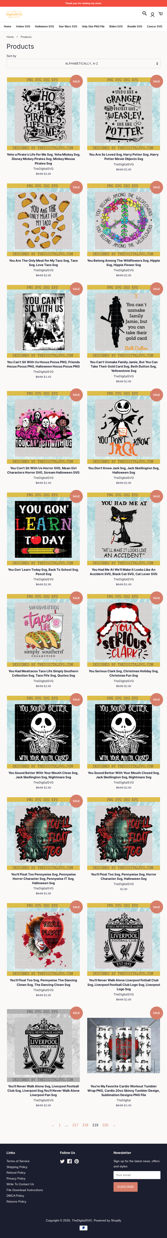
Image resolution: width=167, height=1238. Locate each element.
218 (85, 1125)
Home (7, 26)
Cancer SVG (154, 26)
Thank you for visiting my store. (83, 3)
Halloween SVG (44, 26)
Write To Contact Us (20, 1184)
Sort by (11, 56)
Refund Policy (16, 1172)
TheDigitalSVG (82, 1220)
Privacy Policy (16, 1178)
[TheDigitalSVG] (25, 14)
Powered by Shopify (107, 1220)
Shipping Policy (17, 1167)
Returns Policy (16, 1201)
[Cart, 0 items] (160, 14)
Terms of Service (18, 1161)
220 (105, 1125)
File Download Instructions (25, 1190)
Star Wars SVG (68, 26)
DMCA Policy (15, 1195)
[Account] (152, 13)
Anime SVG (23, 26)
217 (75, 1125)
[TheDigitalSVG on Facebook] (69, 1162)
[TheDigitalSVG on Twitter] (62, 1162)
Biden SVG (116, 26)
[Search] (144, 14)
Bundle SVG (134, 26)
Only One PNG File (93, 26)
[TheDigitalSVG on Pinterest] (76, 1162)
